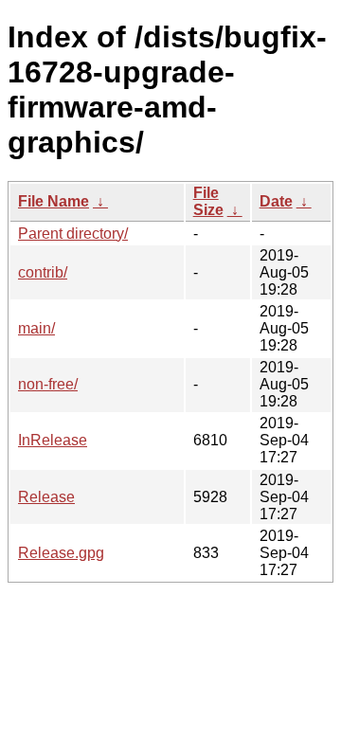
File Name (53, 201)
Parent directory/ (73, 233)
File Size (208, 201)
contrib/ (42, 272)
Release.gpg (61, 553)
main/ (36, 328)
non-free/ (48, 384)
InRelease (52, 440)
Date (276, 201)
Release (46, 497)
